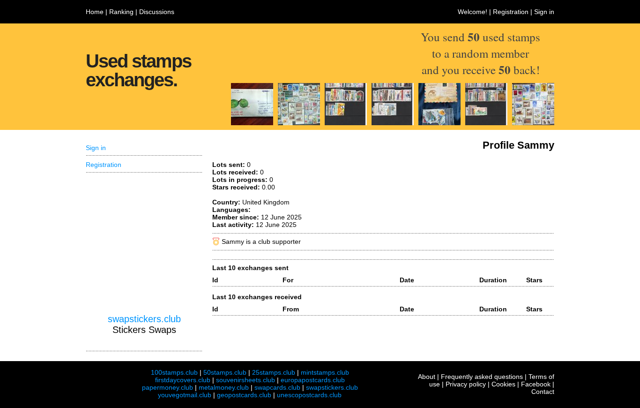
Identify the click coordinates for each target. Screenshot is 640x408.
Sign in (544, 11)
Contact (542, 391)
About (426, 376)
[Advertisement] (144, 243)
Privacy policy (466, 384)
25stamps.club (273, 372)
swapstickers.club (144, 319)
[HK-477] (346, 123)
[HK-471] (486, 123)
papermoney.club (167, 387)
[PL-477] (439, 123)
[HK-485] (393, 123)
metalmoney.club (224, 387)
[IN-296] (252, 123)
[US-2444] (533, 123)
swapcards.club (277, 387)
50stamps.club (224, 372)
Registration (510, 11)
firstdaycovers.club (182, 380)
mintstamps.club (325, 372)
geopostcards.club (244, 395)
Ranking (121, 11)
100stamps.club (174, 372)
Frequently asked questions (482, 376)
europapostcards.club (313, 380)
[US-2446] (299, 123)
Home (95, 11)
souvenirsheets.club (245, 380)
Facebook (536, 384)
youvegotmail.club (184, 395)
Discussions (156, 11)
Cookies (503, 384)
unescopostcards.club (309, 395)
